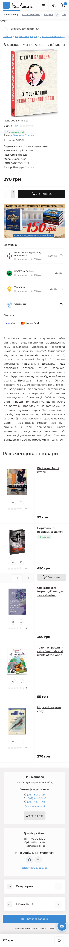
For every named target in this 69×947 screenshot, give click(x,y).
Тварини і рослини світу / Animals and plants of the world (50, 651)
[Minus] (13, 196)
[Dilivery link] (61, 255)
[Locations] (43, 5)
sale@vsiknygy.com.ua (34, 867)
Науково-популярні (26, 36)
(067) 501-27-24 (36, 794)
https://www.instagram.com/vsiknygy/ (38, 859)
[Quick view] (13, 502)
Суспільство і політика (52, 36)
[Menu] (6, 5)
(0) (17, 125)
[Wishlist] (21, 502)
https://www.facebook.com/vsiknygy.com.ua (29, 859)
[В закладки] (59, 940)
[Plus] (13, 192)
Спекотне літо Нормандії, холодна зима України (51, 591)
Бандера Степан (23, 135)
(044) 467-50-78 (36, 798)
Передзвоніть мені (34, 806)
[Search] (6, 28)
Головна (7, 36)
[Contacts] (53, 5)
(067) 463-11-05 (36, 801)
